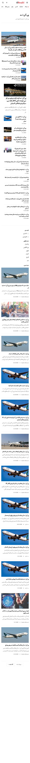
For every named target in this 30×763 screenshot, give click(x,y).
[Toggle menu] (27, 2)
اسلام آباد (21, 7)
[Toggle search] (2, 2)
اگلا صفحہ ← (10, 664)
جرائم (12, 7)
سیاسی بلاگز (7, 7)
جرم (28, 260)
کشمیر (16, 7)
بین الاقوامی (26, 247)
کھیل (27, 251)
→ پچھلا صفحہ (19, 664)
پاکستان (27, 244)
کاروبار (27, 254)
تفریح (27, 257)
